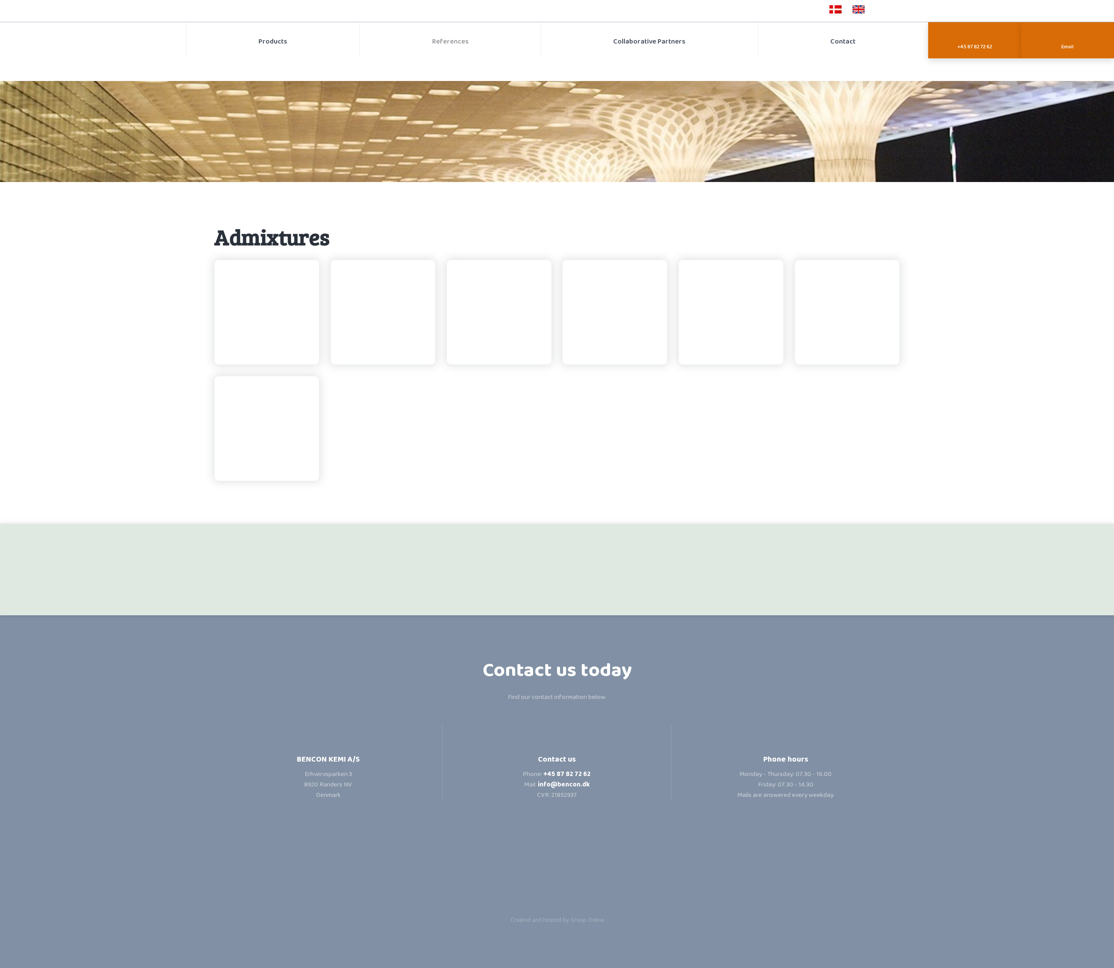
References (450, 41)
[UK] (858, 9)
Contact (843, 41)
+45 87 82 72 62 (567, 774)
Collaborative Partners (649, 41)
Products (272, 41)
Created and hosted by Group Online (557, 920)
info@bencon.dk (564, 784)
